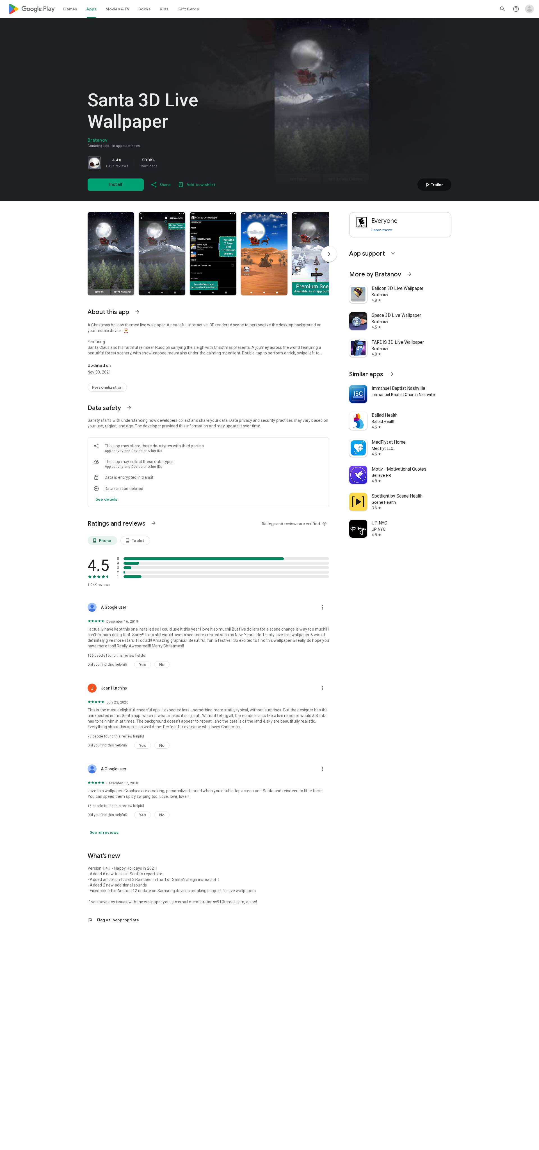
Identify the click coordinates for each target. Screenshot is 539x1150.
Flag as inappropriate (113, 919)
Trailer (433, 184)
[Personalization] (107, 387)
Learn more (381, 229)
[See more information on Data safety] (129, 407)
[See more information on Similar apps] (391, 374)
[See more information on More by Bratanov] (409, 274)
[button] (111, 253)
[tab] (70, 9)
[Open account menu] (529, 9)
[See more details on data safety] (106, 499)
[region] (166, 162)
